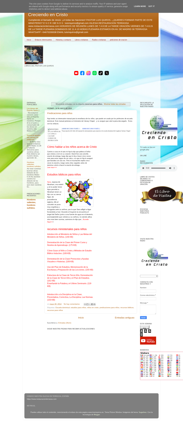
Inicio (29, 40)
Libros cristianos (81, 40)
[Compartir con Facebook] (92, 304)
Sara (49, 182)
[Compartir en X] (90, 304)
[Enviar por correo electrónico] (85, 304)
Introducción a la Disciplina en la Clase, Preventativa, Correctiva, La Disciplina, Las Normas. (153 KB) (70, 297)
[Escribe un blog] (87, 304)
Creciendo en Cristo (48, 14)
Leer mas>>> (52, 167)
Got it (151, 6)
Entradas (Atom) (64, 323)
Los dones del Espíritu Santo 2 (33, 109)
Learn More (140, 6)
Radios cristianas (99, 40)
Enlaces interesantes (43, 40)
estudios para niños (78, 307)
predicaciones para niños (109, 307)
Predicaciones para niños (59, 113)
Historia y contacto (63, 40)
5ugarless (143, 412)
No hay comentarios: (72, 304)
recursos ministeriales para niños (67, 229)
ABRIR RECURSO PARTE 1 (71, 129)
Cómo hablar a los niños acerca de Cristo (72, 146)
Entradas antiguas (124, 317)
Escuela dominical (63, 307)
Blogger (97, 415)
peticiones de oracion (118, 40)
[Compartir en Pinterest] (94, 304)
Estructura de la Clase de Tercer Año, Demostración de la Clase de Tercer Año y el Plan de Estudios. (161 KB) (70, 278)
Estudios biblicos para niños (64, 174)
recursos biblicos (127, 307)
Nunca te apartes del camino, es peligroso (33, 137)
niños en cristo (93, 307)
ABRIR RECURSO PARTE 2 (91, 129)
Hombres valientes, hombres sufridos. (34, 164)
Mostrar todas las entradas (115, 104)
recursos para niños (55, 310)
